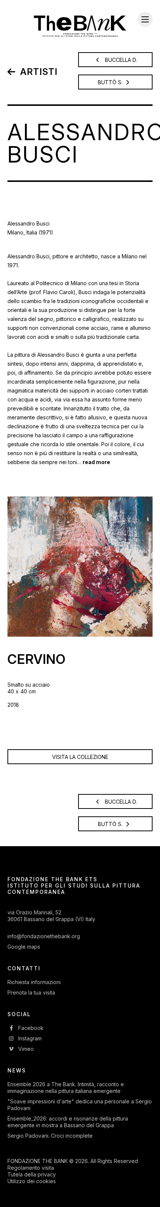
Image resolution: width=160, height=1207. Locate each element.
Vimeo (25, 1049)
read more (96, 462)
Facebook (30, 1028)
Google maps (23, 946)
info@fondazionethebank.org (43, 936)
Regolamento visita (30, 1168)
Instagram (29, 1038)
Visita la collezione (80, 757)
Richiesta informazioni (34, 982)
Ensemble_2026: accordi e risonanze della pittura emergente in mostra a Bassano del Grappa (67, 1121)
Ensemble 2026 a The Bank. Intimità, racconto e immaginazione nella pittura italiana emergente (65, 1087)
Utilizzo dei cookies (31, 1181)
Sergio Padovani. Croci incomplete (50, 1135)
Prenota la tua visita (31, 992)
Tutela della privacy (31, 1174)
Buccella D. (120, 60)
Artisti (37, 71)
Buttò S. (111, 82)
